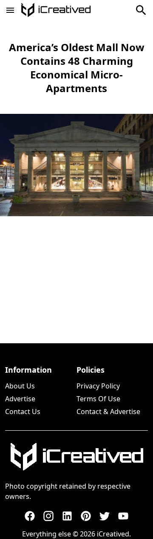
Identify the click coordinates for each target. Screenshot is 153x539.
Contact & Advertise (108, 411)
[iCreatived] (76, 457)
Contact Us (22, 411)
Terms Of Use (98, 398)
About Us (20, 386)
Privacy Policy (98, 386)
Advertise (20, 398)
